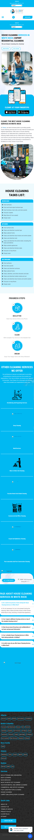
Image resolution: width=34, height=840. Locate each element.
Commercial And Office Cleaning (17, 516)
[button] (3, 17)
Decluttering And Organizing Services (17, 403)
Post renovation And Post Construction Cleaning (17, 561)
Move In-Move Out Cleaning (17, 471)
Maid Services (17, 448)
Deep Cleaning (17, 425)
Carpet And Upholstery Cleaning (17, 539)
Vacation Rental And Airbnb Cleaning (17, 493)
